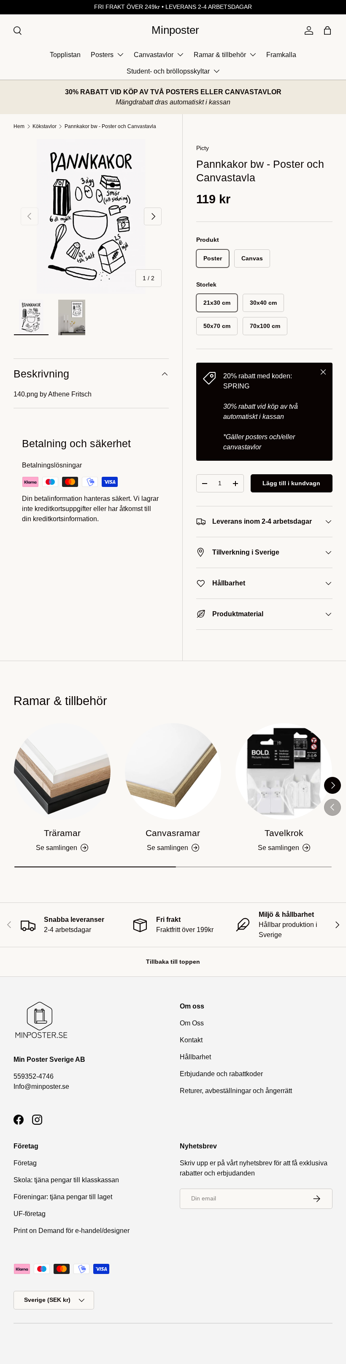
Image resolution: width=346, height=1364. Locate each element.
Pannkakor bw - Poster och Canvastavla (110, 126)
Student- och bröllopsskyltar (168, 71)
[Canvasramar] (173, 771)
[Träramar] (62, 771)
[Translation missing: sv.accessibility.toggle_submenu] (120, 54)
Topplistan (65, 54)
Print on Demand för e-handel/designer (72, 1230)
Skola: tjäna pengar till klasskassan (66, 1180)
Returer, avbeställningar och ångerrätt (236, 1090)
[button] (327, 30)
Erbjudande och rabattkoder (221, 1073)
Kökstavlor (44, 126)
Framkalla (281, 54)
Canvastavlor (153, 54)
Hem (19, 126)
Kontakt (191, 1040)
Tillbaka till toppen (173, 961)
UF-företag (30, 1213)
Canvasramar (173, 833)
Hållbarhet (195, 1057)
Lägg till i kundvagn (291, 483)
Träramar (62, 833)
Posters (102, 54)
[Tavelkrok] (283, 771)
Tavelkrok (284, 833)
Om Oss (192, 1023)
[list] (91, 216)
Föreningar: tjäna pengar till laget (63, 1196)
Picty (202, 148)
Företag (25, 1163)
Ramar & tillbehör (220, 54)
